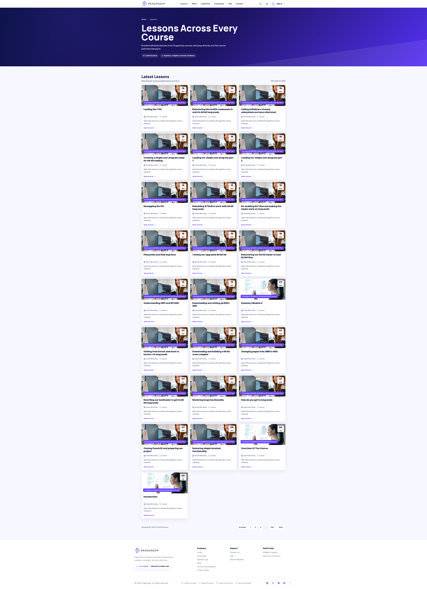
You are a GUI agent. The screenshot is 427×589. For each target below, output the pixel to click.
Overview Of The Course (254, 448)
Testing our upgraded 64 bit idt (209, 254)
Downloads (201, 556)
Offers (194, 4)
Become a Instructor (271, 556)
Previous (242, 527)
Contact (239, 4)
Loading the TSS (153, 109)
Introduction (150, 497)
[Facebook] (284, 583)
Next (281, 527)
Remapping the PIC (154, 206)
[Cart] (266, 3)
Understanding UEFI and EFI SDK (161, 303)
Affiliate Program (270, 552)
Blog (199, 563)
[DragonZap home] (153, 4)
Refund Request (236, 559)
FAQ (230, 4)
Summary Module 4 (251, 303)
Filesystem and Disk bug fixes (160, 254)
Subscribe (205, 4)
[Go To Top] (290, 583)
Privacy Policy (203, 570)
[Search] (260, 3)
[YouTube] (278, 583)
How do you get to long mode (256, 400)
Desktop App (202, 559)
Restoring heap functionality (208, 400)
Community (219, 4)
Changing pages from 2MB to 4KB (259, 351)
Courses (183, 4)
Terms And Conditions (206, 567)
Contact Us (234, 552)
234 (272, 527)
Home (143, 19)
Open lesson (149, 128)
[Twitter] (273, 583)
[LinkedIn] (267, 583)
